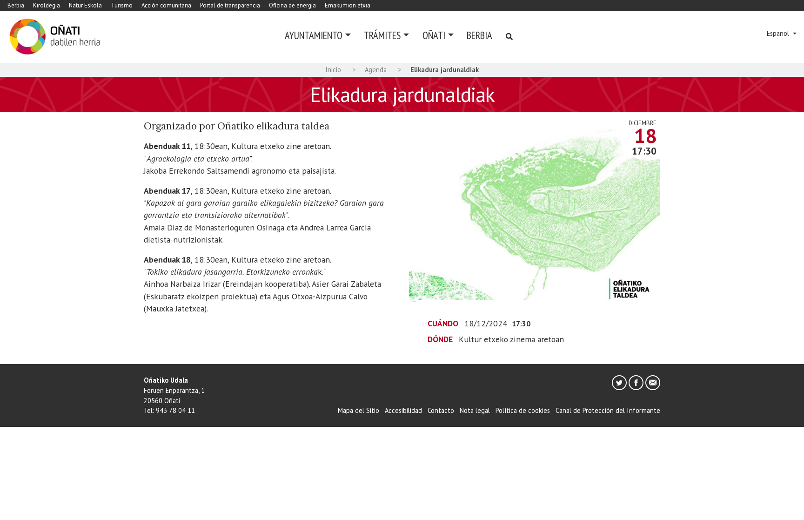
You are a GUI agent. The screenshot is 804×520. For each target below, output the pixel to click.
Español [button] (779, 33)
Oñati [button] (433, 35)
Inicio (333, 69)
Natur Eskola (85, 5)
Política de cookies (523, 410)
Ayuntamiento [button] (313, 35)
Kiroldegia (46, 5)
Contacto (441, 410)
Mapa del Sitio (358, 410)
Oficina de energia (292, 5)
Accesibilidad (403, 410)
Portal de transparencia (230, 5)
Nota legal (475, 410)
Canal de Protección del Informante (608, 410)
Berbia (15, 5)
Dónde (440, 339)
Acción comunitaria (166, 5)
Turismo (122, 5)
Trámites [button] (382, 35)
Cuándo (443, 323)
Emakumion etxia (347, 5)
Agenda (376, 69)
